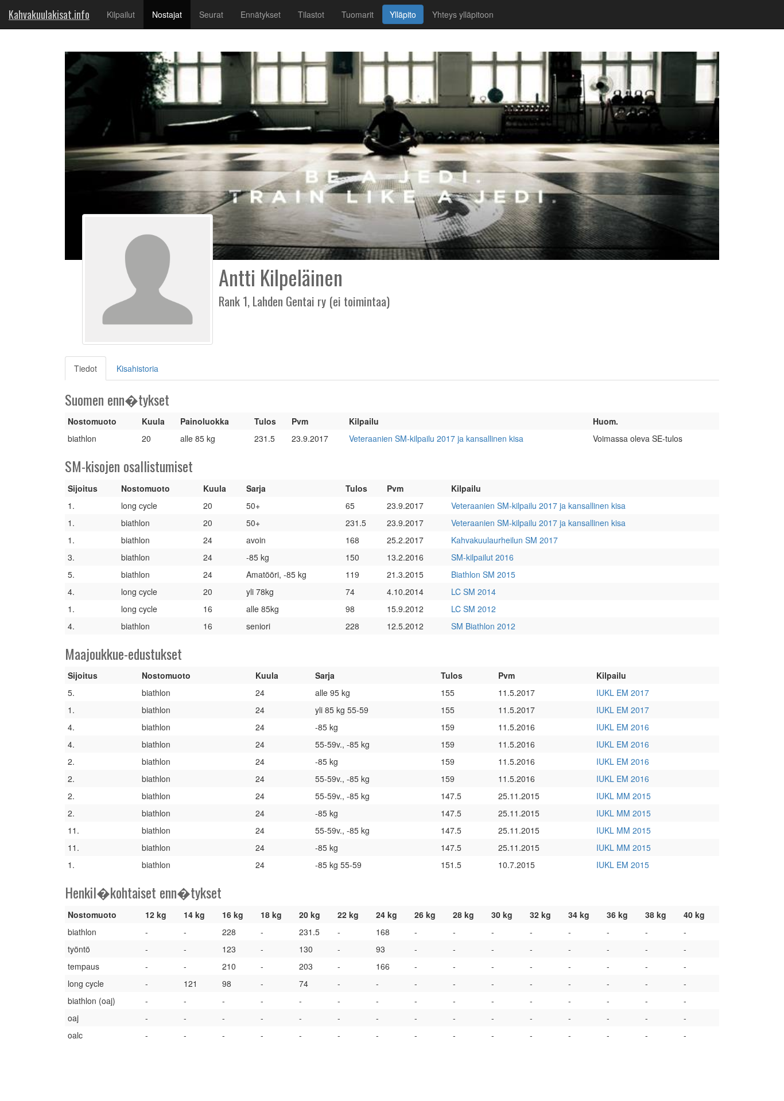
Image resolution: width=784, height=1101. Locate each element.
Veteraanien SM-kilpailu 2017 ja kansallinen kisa (436, 438)
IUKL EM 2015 (622, 864)
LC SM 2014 (473, 591)
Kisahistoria (137, 368)
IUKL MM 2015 (623, 796)
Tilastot (311, 14)
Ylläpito (403, 14)
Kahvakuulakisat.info (49, 14)
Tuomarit (357, 14)
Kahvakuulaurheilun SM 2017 (504, 540)
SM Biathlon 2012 (483, 626)
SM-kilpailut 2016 (482, 557)
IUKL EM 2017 (622, 692)
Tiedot (90, 368)
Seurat (211, 14)
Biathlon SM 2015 (483, 574)
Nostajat (171, 14)
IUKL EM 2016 (622, 727)
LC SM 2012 (473, 608)
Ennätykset (260, 14)
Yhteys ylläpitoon (463, 14)
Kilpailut (121, 14)
